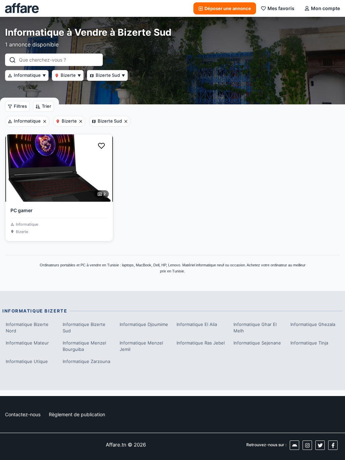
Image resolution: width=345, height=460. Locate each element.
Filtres (20, 106)
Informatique (30, 75)
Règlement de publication (77, 414)
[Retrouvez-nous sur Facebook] (333, 445)
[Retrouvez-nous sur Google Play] (294, 445)
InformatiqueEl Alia (197, 324)
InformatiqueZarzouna (86, 361)
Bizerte (71, 75)
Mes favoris (281, 8)
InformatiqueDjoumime (144, 324)
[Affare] (22, 8)
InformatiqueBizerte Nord (27, 328)
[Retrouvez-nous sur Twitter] (320, 445)
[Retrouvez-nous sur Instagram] (307, 445)
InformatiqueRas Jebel (201, 343)
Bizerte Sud (110, 75)
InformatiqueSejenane (257, 343)
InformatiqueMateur (27, 343)
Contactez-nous (22, 414)
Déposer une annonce (228, 8)
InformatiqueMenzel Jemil (141, 346)
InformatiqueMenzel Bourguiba (84, 346)
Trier (46, 106)
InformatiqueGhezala (312, 324)
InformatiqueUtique (27, 361)
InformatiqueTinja (309, 343)
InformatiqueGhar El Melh (255, 328)
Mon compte (325, 8)
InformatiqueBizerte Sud (84, 328)
